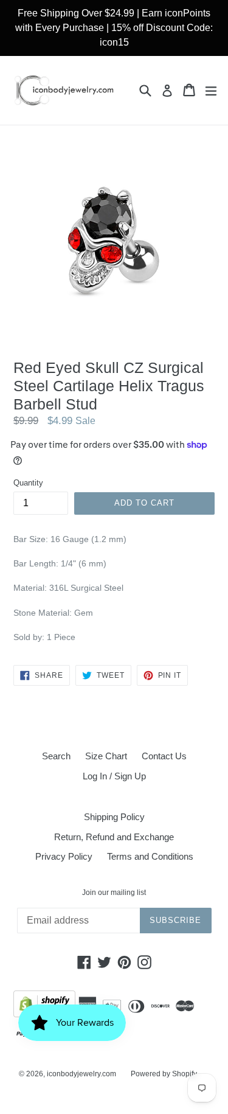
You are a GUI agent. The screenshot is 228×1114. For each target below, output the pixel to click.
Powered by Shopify (164, 1074)
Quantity (28, 482)
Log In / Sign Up (114, 776)
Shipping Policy (114, 817)
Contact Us (164, 756)
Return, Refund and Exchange (114, 837)
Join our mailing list (114, 892)
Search (56, 756)
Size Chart (106, 756)
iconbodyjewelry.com (81, 1074)
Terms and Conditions (150, 856)
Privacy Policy (63, 856)
